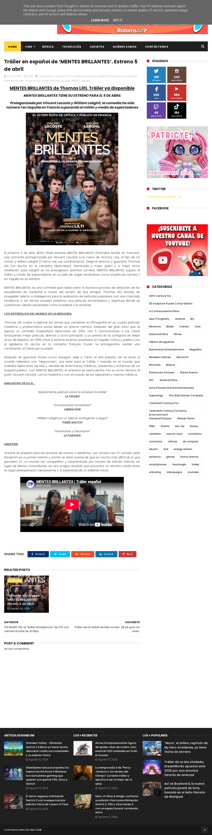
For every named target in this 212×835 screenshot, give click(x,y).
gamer (170, 457)
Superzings (156, 395)
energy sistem (183, 449)
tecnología (179, 464)
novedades (130, 76)
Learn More (100, 20)
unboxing (155, 472)
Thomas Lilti (32, 80)
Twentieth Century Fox (163, 403)
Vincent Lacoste (60, 80)
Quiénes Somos (125, 46)
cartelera (59, 76)
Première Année (14, 80)
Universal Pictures (160, 418)
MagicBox (196, 349)
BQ (192, 319)
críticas (172, 441)
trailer (195, 464)
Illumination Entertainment (166, 349)
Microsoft (183, 357)
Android (180, 319)
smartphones (158, 464)
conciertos (195, 434)
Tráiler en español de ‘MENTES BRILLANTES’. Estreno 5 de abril (23, 600)
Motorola (154, 365)
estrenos (79, 76)
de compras (190, 441)
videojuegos (174, 472)
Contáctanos (156, 46)
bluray (194, 426)
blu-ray (179, 426)
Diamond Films (158, 334)
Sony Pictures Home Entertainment (171, 388)
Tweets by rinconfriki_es (164, 196)
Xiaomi (165, 426)
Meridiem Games (160, 357)
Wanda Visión (186, 418)
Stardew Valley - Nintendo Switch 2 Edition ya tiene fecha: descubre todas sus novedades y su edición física (47, 749)
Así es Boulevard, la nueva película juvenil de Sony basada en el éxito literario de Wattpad (184, 790)
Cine (28, 46)
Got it (118, 20)
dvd (165, 449)
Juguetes (97, 46)
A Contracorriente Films (164, 311)
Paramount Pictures (162, 372)
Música (48, 46)
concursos (155, 441)
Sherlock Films (168, 380)
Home (12, 46)
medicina (92, 76)
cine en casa (174, 434)
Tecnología (71, 46)
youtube (193, 472)
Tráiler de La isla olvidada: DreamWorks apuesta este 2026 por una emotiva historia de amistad (184, 768)
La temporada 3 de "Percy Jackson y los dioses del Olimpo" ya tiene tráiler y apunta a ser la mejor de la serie (113, 776)
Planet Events (189, 372)
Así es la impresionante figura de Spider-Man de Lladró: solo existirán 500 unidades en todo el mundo (116, 749)
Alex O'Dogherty (159, 319)
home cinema (189, 457)
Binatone (155, 326)
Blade (170, 326)
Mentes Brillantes (110, 76)
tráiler (45, 80)
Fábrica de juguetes (161, 342)
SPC (151, 380)
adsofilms (45, 76)
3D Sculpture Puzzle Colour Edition (171, 303)
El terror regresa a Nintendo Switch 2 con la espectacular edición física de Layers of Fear (47, 800)
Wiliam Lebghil (81, 80)
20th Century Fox (160, 296)
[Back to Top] (205, 830)
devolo (153, 449)
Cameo (184, 326)
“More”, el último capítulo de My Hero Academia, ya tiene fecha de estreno (186, 747)
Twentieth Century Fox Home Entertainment (168, 411)
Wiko (152, 426)
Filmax (178, 334)
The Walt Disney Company (186, 395)
